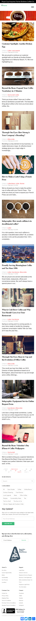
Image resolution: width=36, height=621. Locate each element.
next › (20, 472)
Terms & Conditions (6, 600)
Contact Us (4, 593)
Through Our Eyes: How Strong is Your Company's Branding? (16, 134)
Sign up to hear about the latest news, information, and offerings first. (17, 535)
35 (25, 470)
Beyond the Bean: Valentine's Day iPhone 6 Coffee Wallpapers (15, 447)
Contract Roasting (8, 492)
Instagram (21, 605)
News (15, 495)
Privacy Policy (5, 595)
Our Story (4, 570)
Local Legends (16, 50)
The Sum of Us (18, 501)
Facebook (21, 593)
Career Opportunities (7, 572)
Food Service (15, 272)
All (4, 489)
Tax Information (22, 587)
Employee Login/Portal (24, 584)
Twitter (20, 595)
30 (31, 469)
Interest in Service (23, 572)
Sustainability (5, 577)
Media (3, 575)
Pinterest (21, 600)
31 (6, 470)
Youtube (21, 598)
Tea (25, 498)
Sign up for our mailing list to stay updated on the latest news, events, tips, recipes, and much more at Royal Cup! (18, 513)
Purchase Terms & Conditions (9, 603)
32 (11, 470)
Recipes (22, 183)
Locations (4, 582)
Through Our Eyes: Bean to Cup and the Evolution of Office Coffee (17, 358)
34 (20, 470)
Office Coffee (10, 139)
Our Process (5, 580)
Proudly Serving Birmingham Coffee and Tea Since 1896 (17, 267)
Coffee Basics (11, 183)
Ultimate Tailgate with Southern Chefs (13, 504)
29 (26, 469)
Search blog (6, 477)
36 (30, 470)
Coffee (9, 50)
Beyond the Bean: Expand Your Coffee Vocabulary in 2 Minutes (17, 89)
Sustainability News (15, 498)
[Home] (4, 5)
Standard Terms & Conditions (8, 605)
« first (5, 469)
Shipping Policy (5, 598)
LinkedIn (21, 603)
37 (9, 472)
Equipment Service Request (25, 575)
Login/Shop (21, 570)
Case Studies (11, 489)
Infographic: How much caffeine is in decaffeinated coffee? (17, 222)
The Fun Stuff (11, 94)
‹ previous (14, 469)
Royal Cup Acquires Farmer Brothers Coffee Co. (18, 1)
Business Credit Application (25, 577)
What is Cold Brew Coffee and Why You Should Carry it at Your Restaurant (16, 312)
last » (26, 472)
